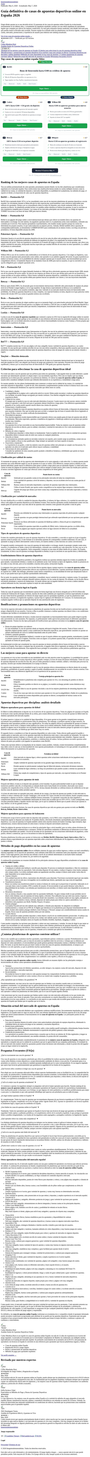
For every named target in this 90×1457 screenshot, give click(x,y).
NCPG (38, 1436)
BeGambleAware (27, 1436)
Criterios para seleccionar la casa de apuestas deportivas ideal (59, 50)
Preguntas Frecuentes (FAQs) (61, 56)
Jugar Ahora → (45, 88)
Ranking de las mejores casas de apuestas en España (19, 50)
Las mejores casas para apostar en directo (53, 52)
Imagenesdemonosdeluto (9, 2)
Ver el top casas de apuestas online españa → (16, 36)
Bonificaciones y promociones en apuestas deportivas (20, 52)
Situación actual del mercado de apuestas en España (32, 56)
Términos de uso (14, 1445)
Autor (3, 4)
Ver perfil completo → (8, 1355)
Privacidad (4, 1445)
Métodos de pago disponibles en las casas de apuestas (39, 54)
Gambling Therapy (11, 1436)
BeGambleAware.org (55, 175)
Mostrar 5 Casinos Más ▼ (45, 170)
